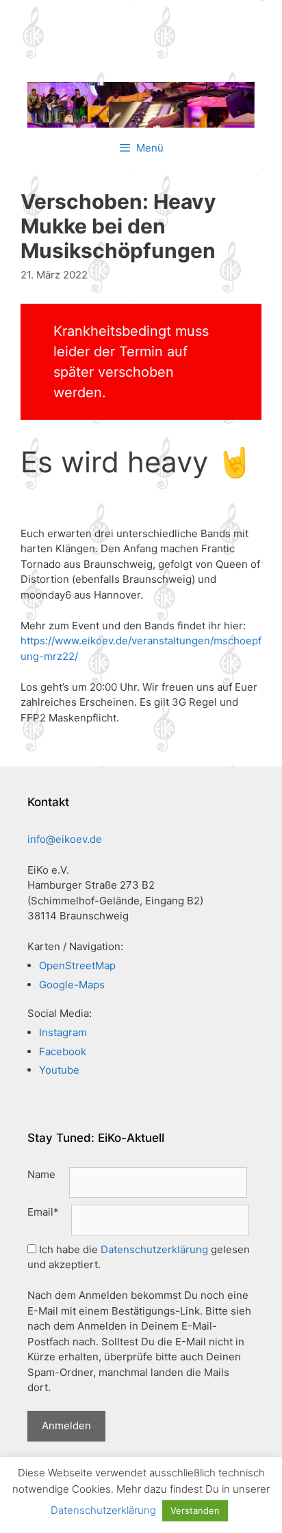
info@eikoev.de (64, 839)
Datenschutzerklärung (154, 1249)
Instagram (63, 1032)
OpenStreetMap (77, 965)
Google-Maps (72, 984)
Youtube (59, 1069)
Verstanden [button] (195, 1510)
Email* (43, 1211)
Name (41, 1174)
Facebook (62, 1051)
